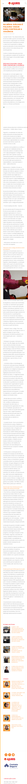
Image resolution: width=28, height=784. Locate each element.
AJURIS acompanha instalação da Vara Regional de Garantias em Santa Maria (18, 639)
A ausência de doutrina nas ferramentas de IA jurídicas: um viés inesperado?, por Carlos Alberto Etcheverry (17, 707)
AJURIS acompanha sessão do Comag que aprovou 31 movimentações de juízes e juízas (18, 649)
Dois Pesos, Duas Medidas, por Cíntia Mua (17, 726)
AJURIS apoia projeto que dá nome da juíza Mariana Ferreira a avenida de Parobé (18, 668)
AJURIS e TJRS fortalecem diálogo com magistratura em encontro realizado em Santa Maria (18, 629)
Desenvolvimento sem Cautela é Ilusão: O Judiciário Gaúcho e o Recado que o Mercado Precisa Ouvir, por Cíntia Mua (18, 685)
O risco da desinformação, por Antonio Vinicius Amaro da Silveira (17, 717)
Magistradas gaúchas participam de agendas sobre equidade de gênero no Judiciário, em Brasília (18, 659)
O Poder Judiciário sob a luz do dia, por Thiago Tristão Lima (18, 694)
